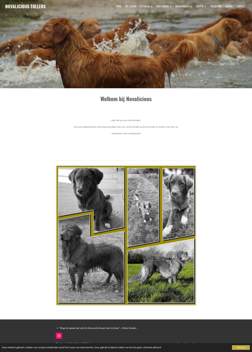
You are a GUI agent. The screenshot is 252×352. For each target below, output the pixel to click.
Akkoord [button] (241, 347)
